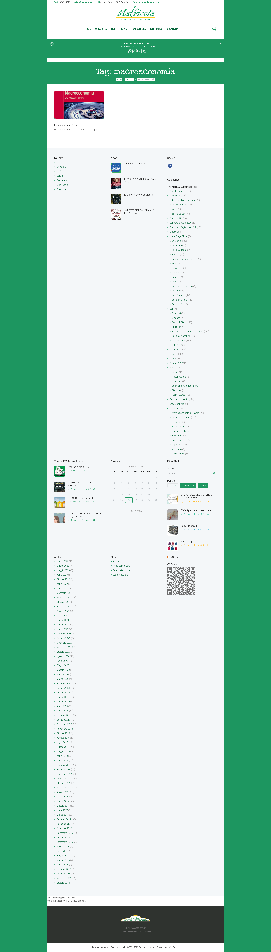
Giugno (63, 565)
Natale (175, 277)
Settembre (65, 606)
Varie (174, 209)
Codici (177, 422)
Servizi (124, 29)
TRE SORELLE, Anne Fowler (81, 498)
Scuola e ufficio (179, 299)
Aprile (62, 574)
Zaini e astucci (179, 213)
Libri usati (176, 327)
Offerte (173, 358)
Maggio (63, 570)
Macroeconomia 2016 (65, 125)
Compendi (179, 426)
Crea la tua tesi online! (78, 467)
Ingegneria (177, 444)
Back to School (177, 191)
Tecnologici (177, 304)
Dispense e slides (180, 431)
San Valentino (178, 295)
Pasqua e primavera (182, 286)
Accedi (116, 561)
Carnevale (177, 245)
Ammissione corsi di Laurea (185, 413)
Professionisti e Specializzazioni (187, 331)
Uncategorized (177, 404)
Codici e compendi (181, 417)
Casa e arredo (179, 250)
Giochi (175, 263)
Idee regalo (156, 29)
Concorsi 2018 (177, 218)
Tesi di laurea (178, 453)
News (172, 354)
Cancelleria (139, 29)
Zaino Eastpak (188, 541)
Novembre (65, 597)
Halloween (177, 268)
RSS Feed (176, 557)
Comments (188, 485)
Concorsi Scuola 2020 (181, 222)
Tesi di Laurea (178, 395)
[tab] (172, 485)
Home (88, 29)
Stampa (176, 390)
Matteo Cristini (77, 470)
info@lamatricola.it (85, 2)
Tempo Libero (179, 340)
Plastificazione (179, 376)
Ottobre (63, 579)
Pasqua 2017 (176, 363)
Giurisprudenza (179, 440)
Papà (174, 281)
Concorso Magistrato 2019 (183, 227)
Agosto (63, 611)
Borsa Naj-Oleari (189, 526)
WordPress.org (120, 574)
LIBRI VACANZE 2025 (135, 163)
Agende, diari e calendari (184, 200)
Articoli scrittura (179, 204)
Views (173, 485)
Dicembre (64, 593)
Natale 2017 (176, 345)
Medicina (176, 449)
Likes (203, 485)
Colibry (175, 372)
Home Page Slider (178, 236)
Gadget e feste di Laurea (184, 259)
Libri (113, 29)
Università (101, 29)
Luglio (62, 615)
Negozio (129, 79)
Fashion (176, 254)
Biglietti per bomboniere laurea (196, 510)
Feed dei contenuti (122, 565)
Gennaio (63, 638)
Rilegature (177, 381)
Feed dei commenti (122, 570)
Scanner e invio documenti (185, 385)
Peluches (176, 290)
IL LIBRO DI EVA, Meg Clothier (138, 194)
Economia (177, 435)
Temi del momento (179, 399)
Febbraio (64, 633)
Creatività (172, 29)
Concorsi (176, 313)
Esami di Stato (179, 322)
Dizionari (176, 318)
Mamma (176, 272)
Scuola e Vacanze (181, 336)
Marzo (63, 561)
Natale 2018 (176, 349)
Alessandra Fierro (79, 489)
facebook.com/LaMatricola (146, 2)
